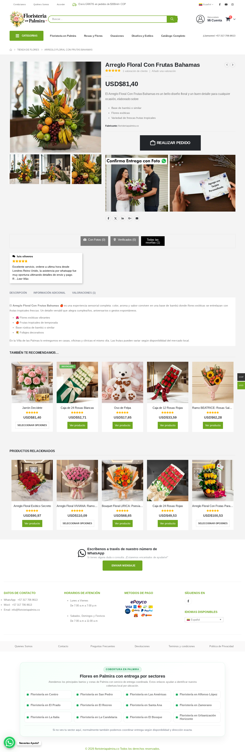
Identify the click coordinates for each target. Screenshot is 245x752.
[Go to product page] (32, 382)
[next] (232, 65)
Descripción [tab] (18, 292)
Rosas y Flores (93, 35)
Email (137, 218)
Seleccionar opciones (32, 425)
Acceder (61, 4)
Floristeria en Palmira (63, 35)
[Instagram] (232, 4)
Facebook (108, 218)
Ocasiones (117, 35)
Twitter (115, 218)
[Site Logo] (29, 19)
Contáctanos (19, 4)
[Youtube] (226, 4)
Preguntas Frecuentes (103, 646)
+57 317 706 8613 (28, 599)
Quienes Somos (24, 646)
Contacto (63, 646)
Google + (130, 218)
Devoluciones (142, 646)
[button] (204, 619)
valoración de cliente (135, 71)
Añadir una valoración (164, 71)
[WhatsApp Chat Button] (9, 742)
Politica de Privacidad (221, 646)
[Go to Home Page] (11, 49)
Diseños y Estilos (142, 35)
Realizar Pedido (174, 143)
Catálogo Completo (173, 35)
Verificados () (126, 239)
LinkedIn (123, 218)
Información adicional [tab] (49, 292)
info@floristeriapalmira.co (26, 609)
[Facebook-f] (188, 601)
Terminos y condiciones (182, 646)
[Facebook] (219, 4)
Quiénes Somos (41, 4)
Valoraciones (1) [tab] (84, 292)
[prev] (227, 65)
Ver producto (77, 425)
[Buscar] (172, 19)
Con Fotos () (96, 239)
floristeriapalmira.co (128, 126)
